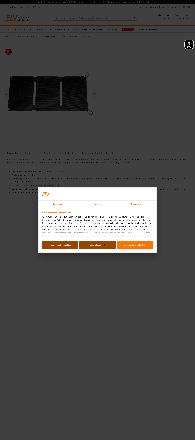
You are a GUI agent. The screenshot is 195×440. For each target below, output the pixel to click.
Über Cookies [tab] (136, 204)
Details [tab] (97, 204)
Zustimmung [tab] (58, 204)
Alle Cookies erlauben (134, 244)
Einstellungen (96, 245)
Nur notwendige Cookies (60, 245)
